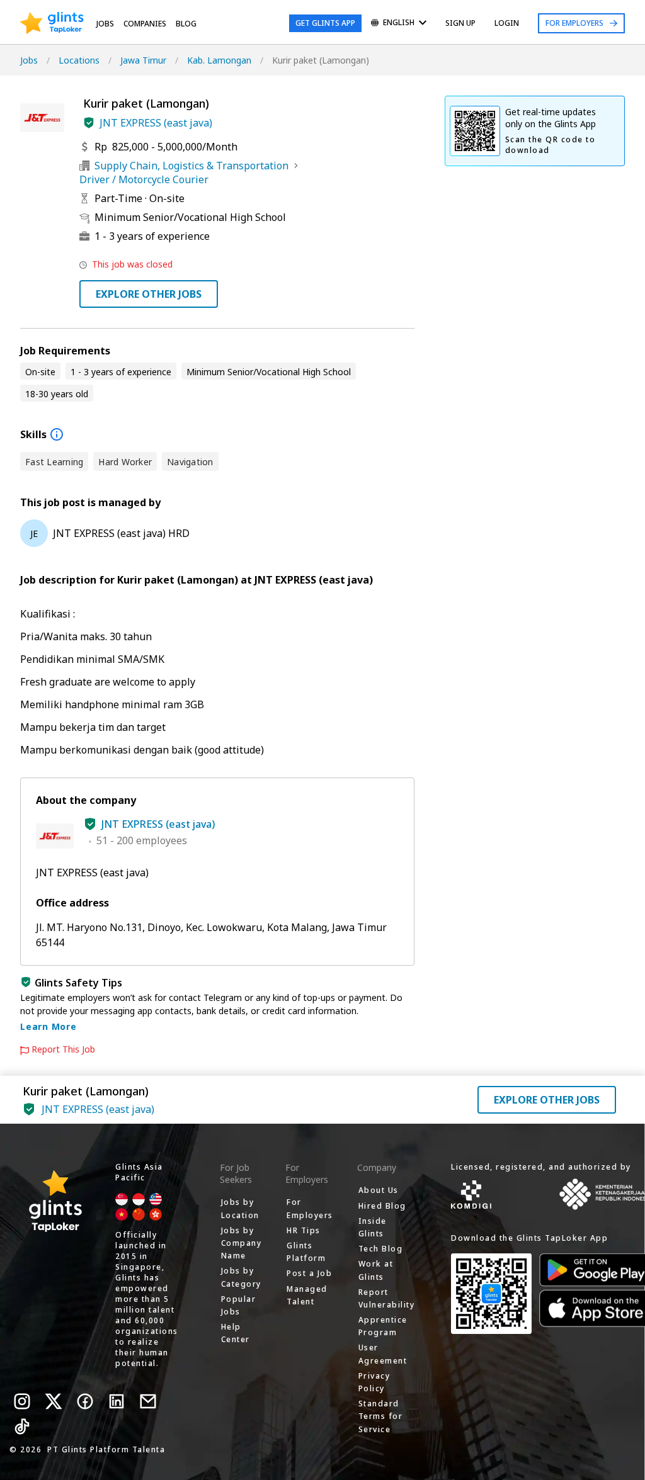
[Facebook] (85, 1401)
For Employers (574, 23)
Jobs (105, 23)
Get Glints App (325, 23)
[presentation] (52, 23)
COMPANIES (144, 23)
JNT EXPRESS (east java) (156, 123)
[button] (88, 122)
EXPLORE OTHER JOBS (149, 294)
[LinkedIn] (116, 1401)
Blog (186, 23)
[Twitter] (53, 1401)
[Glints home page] (52, 23)
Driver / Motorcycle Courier (143, 179)
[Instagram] (22, 1401)
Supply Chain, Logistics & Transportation (191, 165)
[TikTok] (22, 1426)
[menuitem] (398, 23)
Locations (79, 60)
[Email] (148, 1401)
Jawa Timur (143, 60)
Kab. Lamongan (219, 60)
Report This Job (63, 1049)
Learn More (48, 1026)
